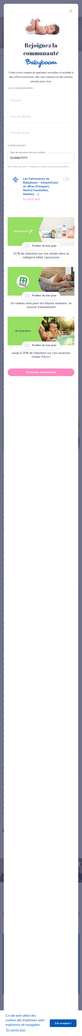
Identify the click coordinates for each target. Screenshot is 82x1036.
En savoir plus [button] (15, 1030)
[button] (41, 189)
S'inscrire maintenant (41, 372)
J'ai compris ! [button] (63, 1023)
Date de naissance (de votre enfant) (27, 152)
